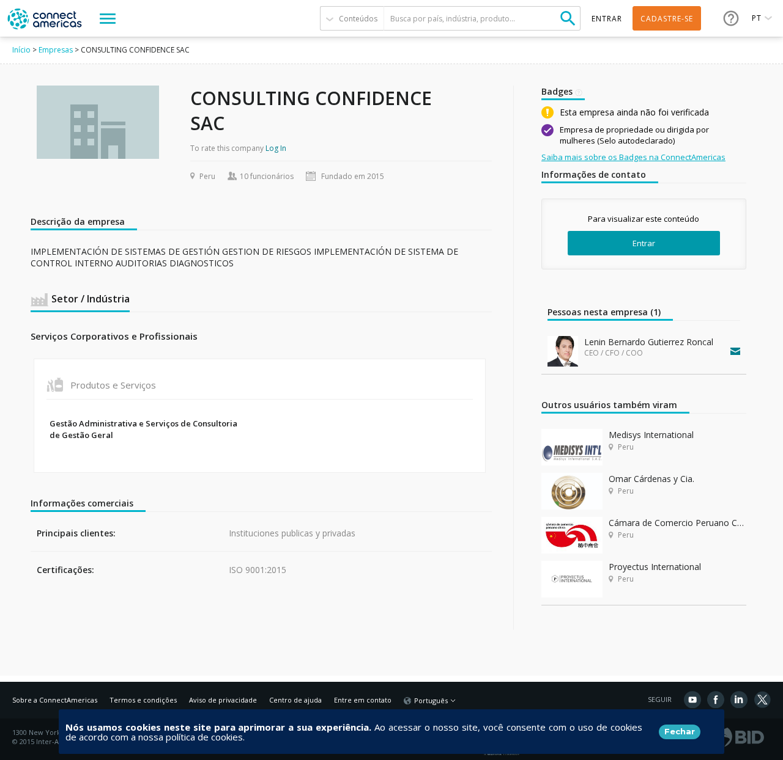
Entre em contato (363, 699)
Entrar (644, 243)
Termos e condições (143, 699)
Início (21, 50)
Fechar (679, 731)
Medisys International (651, 434)
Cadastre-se (666, 18)
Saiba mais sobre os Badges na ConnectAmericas (633, 157)
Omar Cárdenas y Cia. (651, 478)
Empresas (56, 50)
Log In (275, 148)
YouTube (692, 699)
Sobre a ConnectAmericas (54, 699)
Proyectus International (655, 566)
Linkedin (739, 699)
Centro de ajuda (295, 699)
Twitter (762, 699)
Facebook (715, 699)
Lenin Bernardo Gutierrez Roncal (648, 342)
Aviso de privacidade (223, 699)
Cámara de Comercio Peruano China (677, 522)
